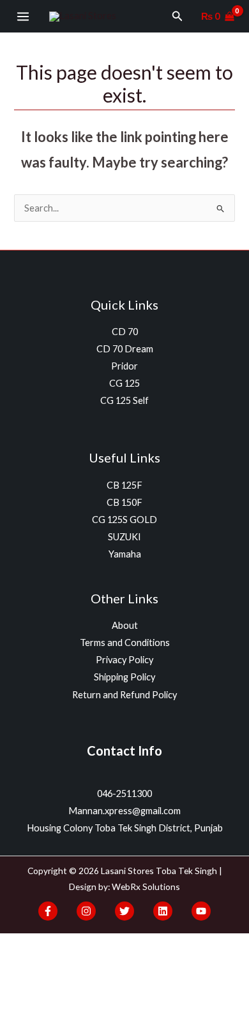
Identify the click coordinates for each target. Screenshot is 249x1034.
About (125, 625)
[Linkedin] (162, 911)
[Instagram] (86, 911)
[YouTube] (201, 911)
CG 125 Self (124, 400)
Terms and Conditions (125, 642)
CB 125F (124, 485)
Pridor (124, 366)
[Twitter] (124, 911)
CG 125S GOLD (124, 519)
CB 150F (124, 502)
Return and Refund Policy (124, 694)
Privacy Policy (124, 659)
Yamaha (125, 554)
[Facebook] (47, 911)
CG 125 (124, 383)
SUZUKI (124, 536)
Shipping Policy (124, 676)
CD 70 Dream (124, 348)
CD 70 (125, 331)
